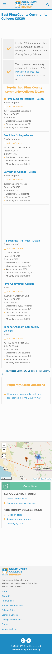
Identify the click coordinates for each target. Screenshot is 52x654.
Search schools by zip (17, 498)
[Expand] (4, 456)
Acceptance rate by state (19, 519)
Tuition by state (14, 515)
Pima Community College (19, 284)
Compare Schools (10, 615)
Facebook (28, 640)
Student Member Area (12, 605)
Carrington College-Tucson (20, 172)
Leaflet (35, 479)
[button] (26, 459)
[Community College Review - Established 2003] (26, 4)
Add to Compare (15, 106)
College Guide (8, 610)
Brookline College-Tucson (19, 135)
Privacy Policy (33, 649)
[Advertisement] (26, 220)
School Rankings (9, 629)
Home (4, 591)
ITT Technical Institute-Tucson (22, 241)
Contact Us (7, 624)
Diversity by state (15, 523)
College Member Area (12, 619)
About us (6, 596)
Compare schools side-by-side (21, 503)
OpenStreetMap (46, 479)
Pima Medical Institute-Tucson (27, 74)
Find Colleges (8, 601)
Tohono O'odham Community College (21, 329)
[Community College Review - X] (23, 640)
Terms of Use (18, 649)
